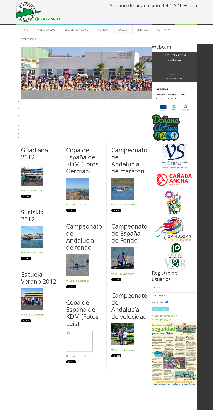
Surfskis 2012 (32, 215)
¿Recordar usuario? (162, 319)
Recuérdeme (159, 302)
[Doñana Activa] (166, 127)
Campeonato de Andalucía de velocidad (129, 306)
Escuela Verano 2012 (38, 277)
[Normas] (174, 353)
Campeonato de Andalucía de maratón (129, 160)
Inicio (24, 29)
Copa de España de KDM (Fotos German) (82, 160)
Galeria (123, 29)
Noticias (103, 29)
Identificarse (160, 309)
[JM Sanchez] (174, 155)
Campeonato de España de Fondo (129, 233)
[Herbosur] (174, 202)
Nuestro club (46, 29)
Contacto (163, 29)
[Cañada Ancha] (174, 178)
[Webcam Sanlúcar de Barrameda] (174, 67)
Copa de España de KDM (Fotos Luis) (82, 313)
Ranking (142, 29)
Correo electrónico (34, 190)
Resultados (28, 39)
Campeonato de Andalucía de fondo (84, 236)
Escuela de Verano (76, 29)
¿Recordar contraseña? (164, 315)
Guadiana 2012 (34, 153)
